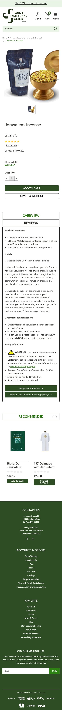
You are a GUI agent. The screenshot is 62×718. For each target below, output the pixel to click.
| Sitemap (41, 693)
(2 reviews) (11, 145)
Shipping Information (29, 388)
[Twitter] (18, 205)
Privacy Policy (31, 630)
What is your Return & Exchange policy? (29, 394)
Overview (31, 215)
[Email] (10, 205)
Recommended (31, 416)
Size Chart (31, 572)
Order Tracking (31, 556)
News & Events (31, 618)
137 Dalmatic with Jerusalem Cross (44, 465)
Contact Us (31, 611)
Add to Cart (17, 481)
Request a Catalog (31, 579)
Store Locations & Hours (31, 626)
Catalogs (31, 576)
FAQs (31, 564)
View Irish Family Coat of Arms (31, 583)
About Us (31, 607)
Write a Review (14, 151)
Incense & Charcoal (34, 38)
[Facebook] (6, 205)
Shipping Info (31, 560)
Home (4, 38)
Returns (31, 568)
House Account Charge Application (31, 587)
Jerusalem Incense (14, 41)
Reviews (31, 223)
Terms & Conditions (31, 634)
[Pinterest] (22, 205)
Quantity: (10, 172)
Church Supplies (16, 38)
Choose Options (44, 482)
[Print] (14, 205)
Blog (31, 622)
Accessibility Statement (31, 638)
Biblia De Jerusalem (14, 465)
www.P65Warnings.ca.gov (22, 367)
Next (56, 417)
